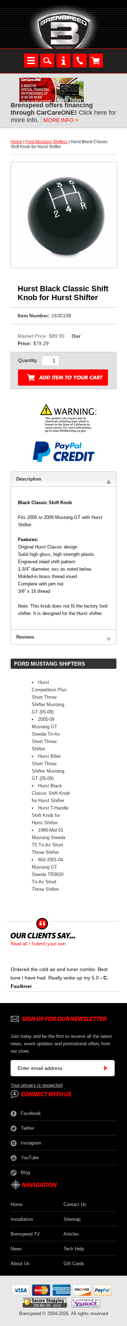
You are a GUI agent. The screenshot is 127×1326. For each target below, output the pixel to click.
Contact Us (75, 1204)
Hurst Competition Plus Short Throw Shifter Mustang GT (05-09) (49, 697)
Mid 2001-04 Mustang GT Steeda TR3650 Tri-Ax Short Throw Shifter (48, 874)
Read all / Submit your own (38, 943)
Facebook (31, 1113)
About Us (20, 1263)
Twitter (27, 1128)
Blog (25, 1172)
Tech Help (74, 1248)
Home (16, 141)
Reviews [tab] (25, 637)
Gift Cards (74, 1263)
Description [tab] (28, 479)
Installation (22, 1219)
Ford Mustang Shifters (46, 141)
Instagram (31, 1143)
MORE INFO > (60, 120)
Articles (71, 1234)
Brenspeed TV (25, 1234)
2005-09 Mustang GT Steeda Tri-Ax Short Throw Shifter (46, 734)
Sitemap (72, 1219)
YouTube (30, 1157)
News (16, 1248)
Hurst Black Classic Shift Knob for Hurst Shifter (51, 793)
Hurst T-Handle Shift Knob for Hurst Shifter (50, 815)
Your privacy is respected (36, 1085)
